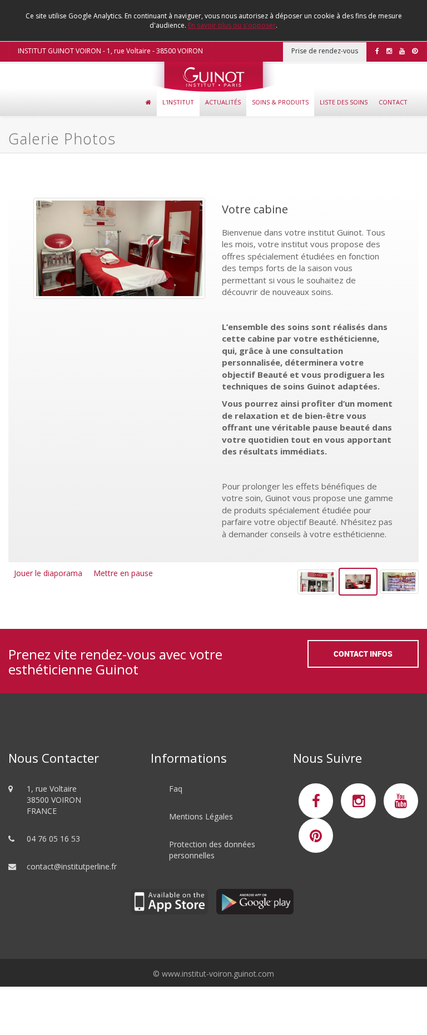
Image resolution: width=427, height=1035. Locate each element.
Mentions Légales (201, 816)
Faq (175, 788)
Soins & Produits (280, 102)
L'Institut (178, 102)
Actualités (223, 102)
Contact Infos (363, 653)
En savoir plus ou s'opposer (232, 25)
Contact (393, 102)
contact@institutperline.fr (72, 866)
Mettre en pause (123, 573)
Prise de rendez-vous (324, 51)
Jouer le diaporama (48, 573)
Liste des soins (344, 102)
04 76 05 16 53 (53, 838)
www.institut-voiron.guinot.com (218, 973)
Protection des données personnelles (212, 849)
